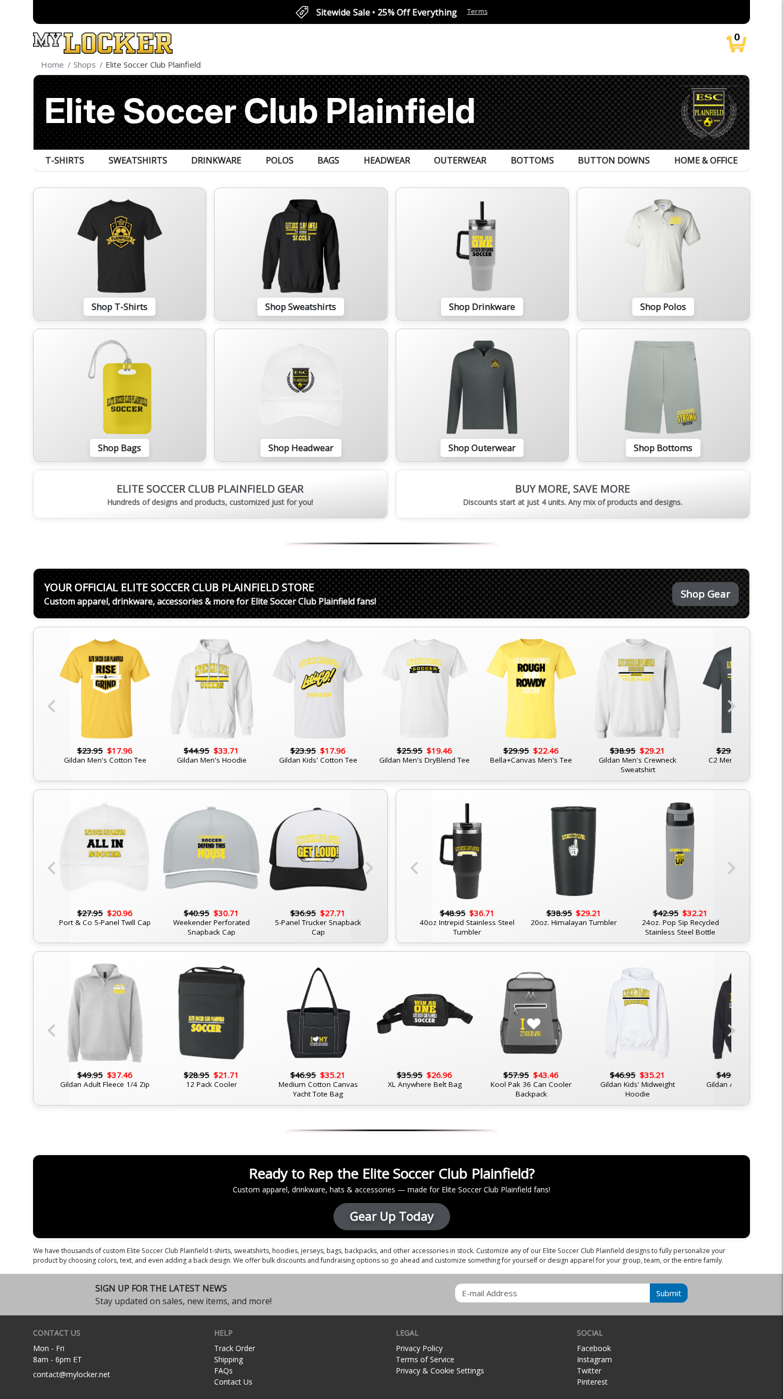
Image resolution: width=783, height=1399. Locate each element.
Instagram (594, 1359)
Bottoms (532, 160)
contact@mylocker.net (71, 1374)
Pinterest (592, 1382)
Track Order (234, 1348)
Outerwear (460, 160)
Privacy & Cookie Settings (440, 1370)
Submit (668, 1293)
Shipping (228, 1359)
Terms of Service (425, 1359)
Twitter (589, 1370)
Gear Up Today (392, 1216)
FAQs (223, 1370)
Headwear (387, 160)
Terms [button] (477, 11)
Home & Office (706, 160)
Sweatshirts (138, 160)
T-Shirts (64, 160)
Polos (279, 160)
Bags (328, 160)
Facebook (594, 1348)
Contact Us (233, 1382)
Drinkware (216, 160)
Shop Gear (705, 593)
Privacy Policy (419, 1348)
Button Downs (614, 160)
